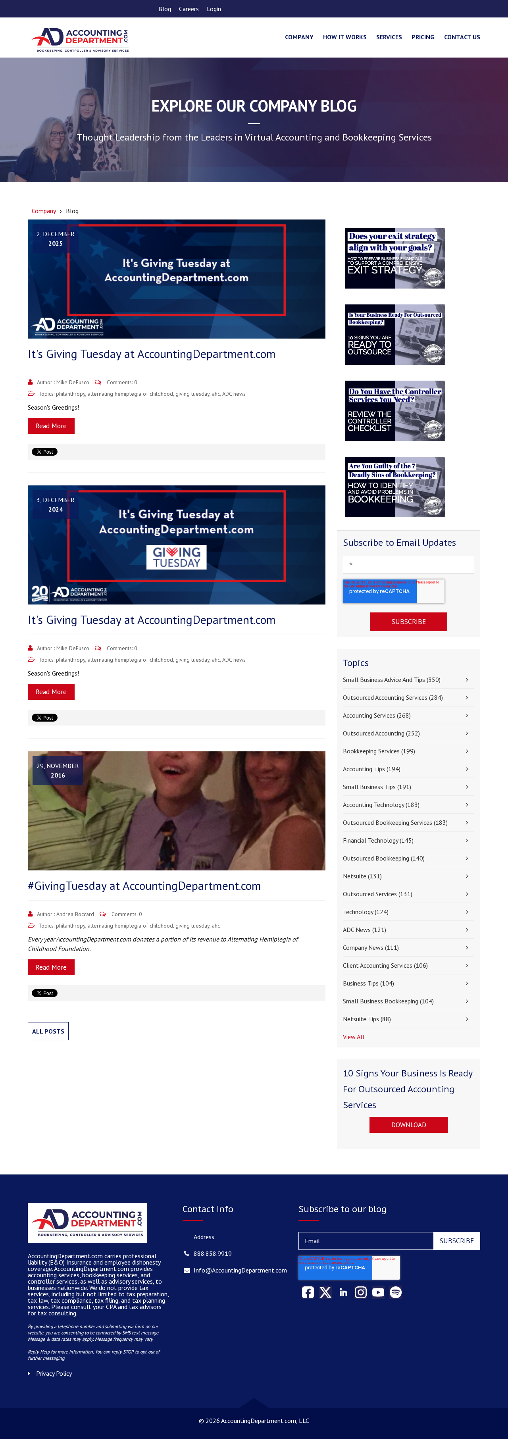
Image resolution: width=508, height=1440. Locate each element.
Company (44, 211)
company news (371, 947)
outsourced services (377, 894)
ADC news (234, 393)
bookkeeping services (379, 751)
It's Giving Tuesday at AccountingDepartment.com (152, 353)
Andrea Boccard (75, 914)
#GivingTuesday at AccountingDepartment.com (144, 885)
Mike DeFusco (72, 382)
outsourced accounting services (393, 697)
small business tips (377, 787)
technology (366, 912)
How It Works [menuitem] (345, 37)
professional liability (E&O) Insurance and (92, 1259)
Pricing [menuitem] (423, 37)
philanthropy (70, 393)
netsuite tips (367, 1019)
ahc (216, 393)
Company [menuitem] (299, 37)
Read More (51, 426)
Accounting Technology (381, 805)
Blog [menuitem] (164, 9)
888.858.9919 (213, 1253)
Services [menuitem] (389, 37)
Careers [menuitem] (189, 9)
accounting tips (371, 769)
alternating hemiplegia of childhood (130, 393)
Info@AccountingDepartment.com (240, 1270)
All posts (48, 1031)
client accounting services (385, 965)
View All (353, 1037)
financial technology (378, 840)
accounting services (377, 715)
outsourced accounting (381, 733)
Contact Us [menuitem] (462, 37)
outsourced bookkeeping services (395, 822)
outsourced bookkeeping (384, 858)
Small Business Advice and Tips (392, 679)
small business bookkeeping (388, 1001)
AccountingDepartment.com (92, 1269)
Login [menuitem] (214, 9)
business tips (368, 983)
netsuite (362, 876)
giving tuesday (192, 393)
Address (204, 1237)
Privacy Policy (54, 1373)
